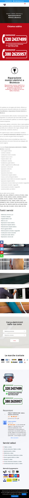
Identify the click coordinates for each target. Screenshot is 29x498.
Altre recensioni (14, 438)
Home (8, 14)
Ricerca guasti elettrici (6, 228)
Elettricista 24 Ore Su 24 (7, 214)
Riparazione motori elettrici (8, 222)
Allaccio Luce (4, 220)
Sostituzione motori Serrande (8, 232)
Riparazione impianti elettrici (8, 224)
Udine (13, 14)
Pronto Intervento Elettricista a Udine (13, 455)
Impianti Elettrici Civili (6, 218)
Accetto (24, 494)
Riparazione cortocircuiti (7, 236)
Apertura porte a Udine (9, 451)
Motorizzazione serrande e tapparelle (10, 230)
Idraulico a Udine (8, 459)
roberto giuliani (12, 421)
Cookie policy (15, 496)
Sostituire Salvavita (6, 216)
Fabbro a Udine (8, 447)
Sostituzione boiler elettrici (7, 234)
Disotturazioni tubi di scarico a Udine (13, 463)
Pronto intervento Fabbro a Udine (12, 449)
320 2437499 (9, 1)
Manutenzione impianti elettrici (8, 226)
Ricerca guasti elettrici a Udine (11, 457)
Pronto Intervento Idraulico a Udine (13, 461)
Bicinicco (19, 14)
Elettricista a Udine (8, 453)
